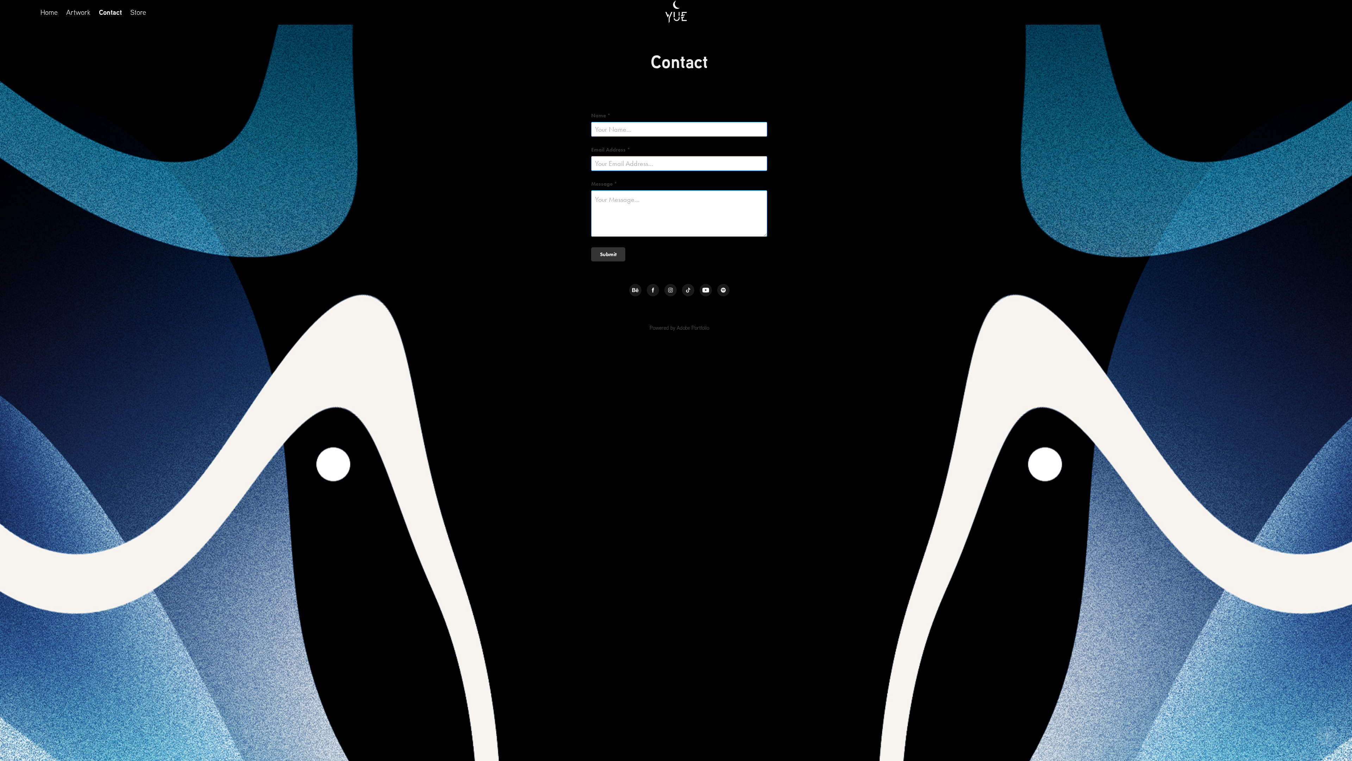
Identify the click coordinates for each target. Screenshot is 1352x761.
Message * (604, 184)
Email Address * (610, 150)
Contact (110, 12)
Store (138, 12)
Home (49, 12)
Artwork (78, 12)
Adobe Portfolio (693, 327)
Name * (601, 115)
